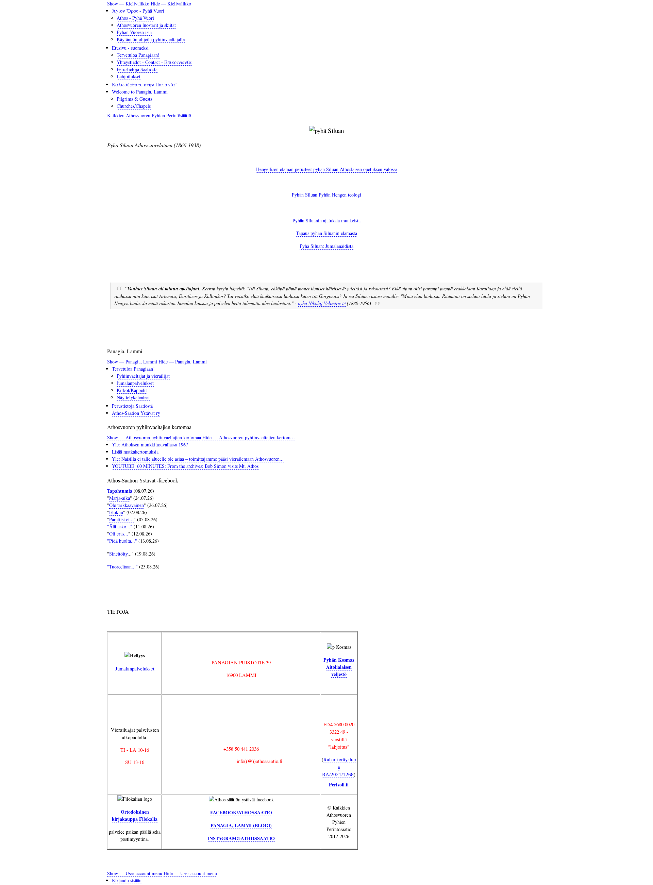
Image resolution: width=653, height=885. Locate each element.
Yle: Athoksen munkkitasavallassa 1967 (150, 444)
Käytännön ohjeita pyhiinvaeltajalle (151, 39)
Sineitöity (118, 553)
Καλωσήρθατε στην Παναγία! (144, 84)
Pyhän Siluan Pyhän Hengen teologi (326, 194)
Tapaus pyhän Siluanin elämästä (326, 233)
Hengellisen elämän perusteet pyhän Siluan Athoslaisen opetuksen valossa (326, 169)
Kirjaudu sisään (126, 880)
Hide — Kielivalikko (171, 3)
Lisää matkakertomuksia (135, 451)
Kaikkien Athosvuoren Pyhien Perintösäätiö (149, 115)
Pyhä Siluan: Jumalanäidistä (326, 246)
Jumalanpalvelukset (135, 383)
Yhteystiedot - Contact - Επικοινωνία (154, 62)
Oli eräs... (118, 533)
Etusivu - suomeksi (130, 48)
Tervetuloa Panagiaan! (138, 55)
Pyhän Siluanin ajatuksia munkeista (326, 220)
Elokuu (116, 512)
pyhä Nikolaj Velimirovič (322, 303)
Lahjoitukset (128, 76)
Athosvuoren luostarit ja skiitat (146, 25)
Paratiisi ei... (121, 519)
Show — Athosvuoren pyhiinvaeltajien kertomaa (154, 437)
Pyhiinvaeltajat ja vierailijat (143, 376)
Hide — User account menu (190, 873)
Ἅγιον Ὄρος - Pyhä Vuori (138, 10)
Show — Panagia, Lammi (132, 361)
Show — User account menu (134, 873)
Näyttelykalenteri (133, 397)
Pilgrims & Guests (134, 99)
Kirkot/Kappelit (132, 390)
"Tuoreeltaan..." (122, 566)
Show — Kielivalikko (128, 3)
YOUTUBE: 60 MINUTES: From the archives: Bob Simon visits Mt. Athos (185, 466)
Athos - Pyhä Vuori (135, 18)
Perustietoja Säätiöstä (137, 69)
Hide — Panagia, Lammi (182, 361)
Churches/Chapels (134, 106)
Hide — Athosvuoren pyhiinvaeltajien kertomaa (248, 437)
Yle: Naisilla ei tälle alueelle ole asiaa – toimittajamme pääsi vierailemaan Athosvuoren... (198, 459)
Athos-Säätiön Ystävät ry (136, 413)
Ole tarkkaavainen (126, 505)
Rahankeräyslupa (339, 766)
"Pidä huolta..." (122, 541)
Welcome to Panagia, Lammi (140, 91)
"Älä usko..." (119, 526)
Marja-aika (119, 498)
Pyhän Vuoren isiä (134, 32)
